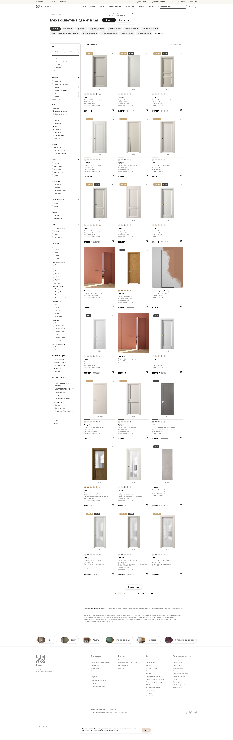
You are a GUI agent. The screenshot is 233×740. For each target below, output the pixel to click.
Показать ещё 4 (56, 283)
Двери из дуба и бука (97, 29)
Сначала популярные (90, 44)
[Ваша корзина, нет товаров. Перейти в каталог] (190, 7)
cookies (94, 729)
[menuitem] (84, 7)
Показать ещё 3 (56, 341)
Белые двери (67, 29)
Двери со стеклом (127, 33)
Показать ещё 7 (56, 99)
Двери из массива (114, 29)
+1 (133, 290)
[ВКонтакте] (186, 712)
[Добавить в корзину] (113, 110)
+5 (100, 94)
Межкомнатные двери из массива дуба (65, 33)
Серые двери (81, 29)
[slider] (52, 55)
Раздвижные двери (144, 33)
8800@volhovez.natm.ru (119, 712)
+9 (100, 356)
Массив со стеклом (131, 29)
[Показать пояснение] (78, 87)
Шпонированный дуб (90, 33)
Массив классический (150, 29)
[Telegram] (190, 712)
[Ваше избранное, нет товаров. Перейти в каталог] (192, 7)
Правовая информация (132, 726)
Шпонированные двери (109, 33)
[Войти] (195, 7)
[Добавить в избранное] (113, 53)
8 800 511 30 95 (110, 710)
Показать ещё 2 (56, 138)
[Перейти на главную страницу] (43, 6)
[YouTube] (195, 712)
